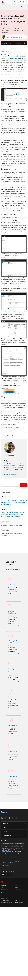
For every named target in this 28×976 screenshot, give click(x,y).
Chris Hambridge (10, 36)
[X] (13, 818)
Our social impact (18, 864)
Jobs (16, 866)
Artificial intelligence (12, 612)
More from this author (10, 475)
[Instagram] (16, 818)
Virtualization (12, 777)
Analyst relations (5, 865)
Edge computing (12, 698)
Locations (17, 887)
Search (23, 484)
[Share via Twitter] (10, 43)
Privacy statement (5, 900)
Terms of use (17, 900)
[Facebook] (9, 818)
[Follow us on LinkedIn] (7, 461)
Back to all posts (5, 51)
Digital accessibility (19, 902)
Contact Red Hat (4, 889)
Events (2, 887)
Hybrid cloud (10, 30)
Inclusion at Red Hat (5, 891)
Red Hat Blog (4, 7)
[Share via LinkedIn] (8, 43)
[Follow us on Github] (4, 461)
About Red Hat (4, 885)
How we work (4, 859)
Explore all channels (12, 569)
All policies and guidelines (6, 902)
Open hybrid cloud (12, 642)
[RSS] (25, 43)
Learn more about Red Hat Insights (10, 74)
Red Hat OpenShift (15, 58)
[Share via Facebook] (6, 43)
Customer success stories (7, 862)
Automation (12, 585)
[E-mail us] (12, 43)
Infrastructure (13, 725)
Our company (4, 857)
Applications (12, 751)
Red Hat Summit (4, 892)
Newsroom (17, 857)
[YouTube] (6, 818)
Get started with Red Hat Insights (10, 427)
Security (11, 669)
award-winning (15, 853)
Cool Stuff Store (18, 891)
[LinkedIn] (2, 818)
